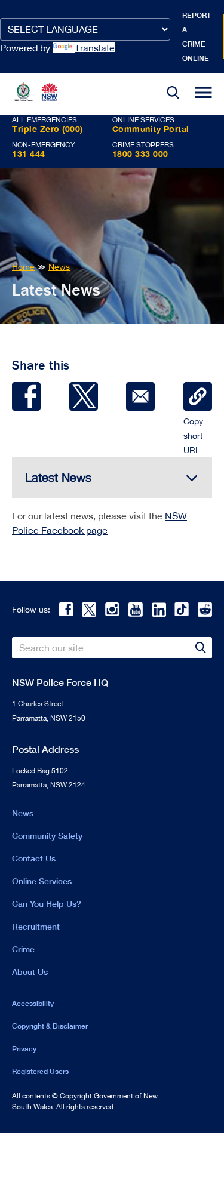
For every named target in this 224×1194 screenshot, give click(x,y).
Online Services (42, 881)
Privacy (24, 1048)
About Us (30, 972)
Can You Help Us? (46, 903)
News (22, 813)
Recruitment (36, 926)
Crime (23, 949)
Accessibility (33, 1003)
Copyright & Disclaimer (50, 1025)
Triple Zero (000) (47, 129)
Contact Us (34, 858)
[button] (173, 94)
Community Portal (150, 129)
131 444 (28, 154)
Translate (95, 47)
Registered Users (40, 1071)
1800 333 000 (140, 154)
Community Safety (47, 835)
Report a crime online (196, 37)
